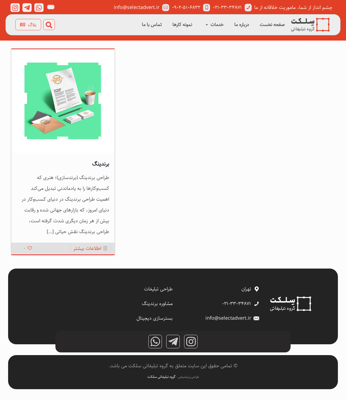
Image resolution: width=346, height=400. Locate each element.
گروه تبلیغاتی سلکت (161, 376)
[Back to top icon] (320, 389)
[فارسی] (51, 7)
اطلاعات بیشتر (87, 248)
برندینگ (100, 164)
